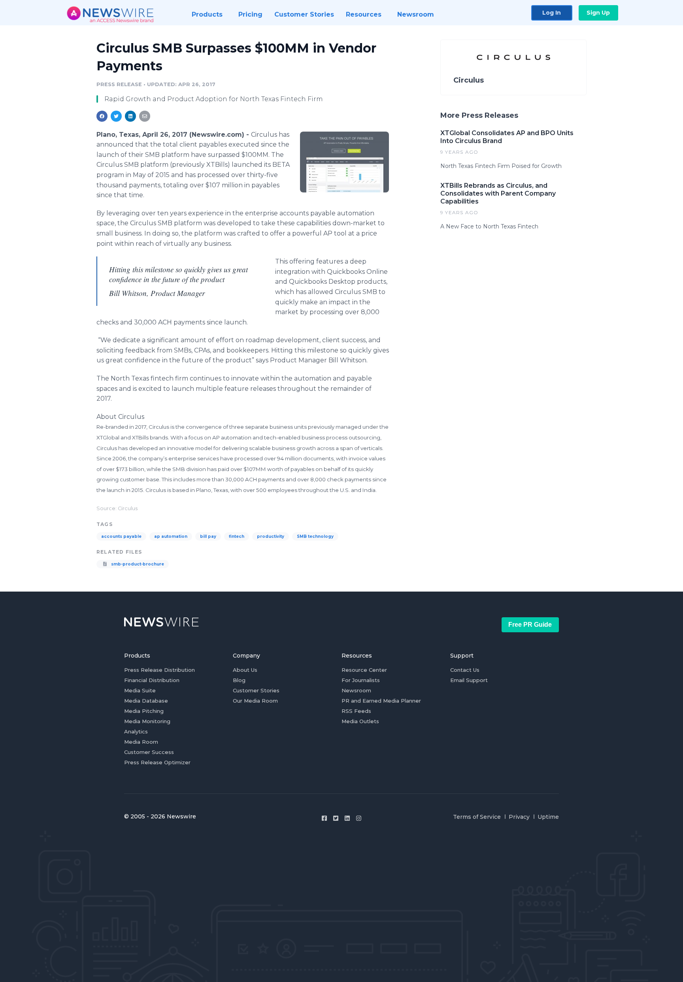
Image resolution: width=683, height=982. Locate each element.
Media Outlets (360, 721)
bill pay (208, 536)
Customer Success (149, 752)
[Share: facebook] (102, 116)
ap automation (170, 536)
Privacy (519, 816)
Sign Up (598, 12)
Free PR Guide (530, 624)
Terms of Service (477, 816)
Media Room (141, 742)
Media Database (146, 700)
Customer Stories (256, 690)
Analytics (136, 731)
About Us (245, 670)
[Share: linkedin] (130, 116)
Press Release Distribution (159, 670)
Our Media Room (255, 700)
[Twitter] (335, 818)
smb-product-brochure (137, 564)
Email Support (469, 680)
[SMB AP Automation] (344, 162)
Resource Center (364, 670)
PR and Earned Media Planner (381, 700)
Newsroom (356, 690)
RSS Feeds (356, 711)
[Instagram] (358, 818)
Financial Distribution (151, 680)
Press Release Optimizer (157, 762)
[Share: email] (144, 116)
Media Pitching (144, 711)
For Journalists (361, 680)
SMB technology (315, 536)
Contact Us (464, 670)
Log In (551, 12)
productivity (270, 536)
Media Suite (140, 690)
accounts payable (121, 536)
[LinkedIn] (347, 818)
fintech (236, 536)
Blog (239, 680)
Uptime (548, 816)
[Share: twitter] (116, 116)
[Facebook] (324, 818)
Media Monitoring (147, 721)
